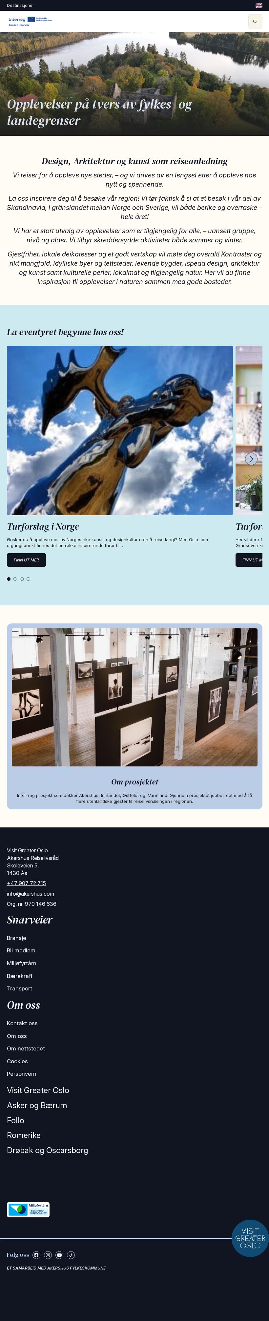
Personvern (21, 1073)
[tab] (8, 579)
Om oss (17, 1036)
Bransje (16, 938)
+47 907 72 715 (26, 883)
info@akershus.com (30, 893)
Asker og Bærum (37, 1105)
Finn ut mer (26, 560)
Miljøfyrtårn (21, 963)
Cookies (17, 1061)
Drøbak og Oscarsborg (47, 1150)
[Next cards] (251, 459)
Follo (15, 1120)
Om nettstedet (26, 1048)
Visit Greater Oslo (38, 1090)
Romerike (24, 1135)
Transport (19, 988)
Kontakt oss (22, 1023)
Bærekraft (19, 976)
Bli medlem (21, 950)
